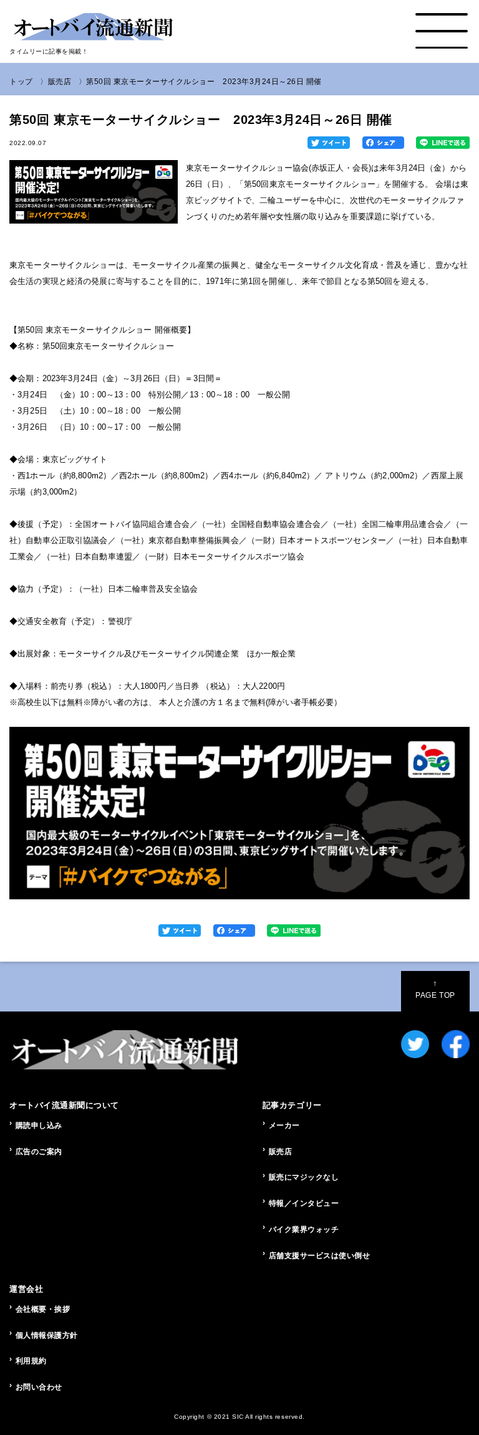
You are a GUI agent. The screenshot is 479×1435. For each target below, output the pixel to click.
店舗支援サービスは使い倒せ (319, 1255)
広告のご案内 (39, 1151)
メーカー (284, 1125)
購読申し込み (39, 1125)
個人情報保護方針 (47, 1335)
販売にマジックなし (304, 1177)
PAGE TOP (435, 989)
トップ (21, 81)
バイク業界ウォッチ (304, 1229)
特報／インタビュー (304, 1203)
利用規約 (31, 1361)
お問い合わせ (39, 1387)
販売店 (60, 81)
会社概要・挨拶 (43, 1309)
